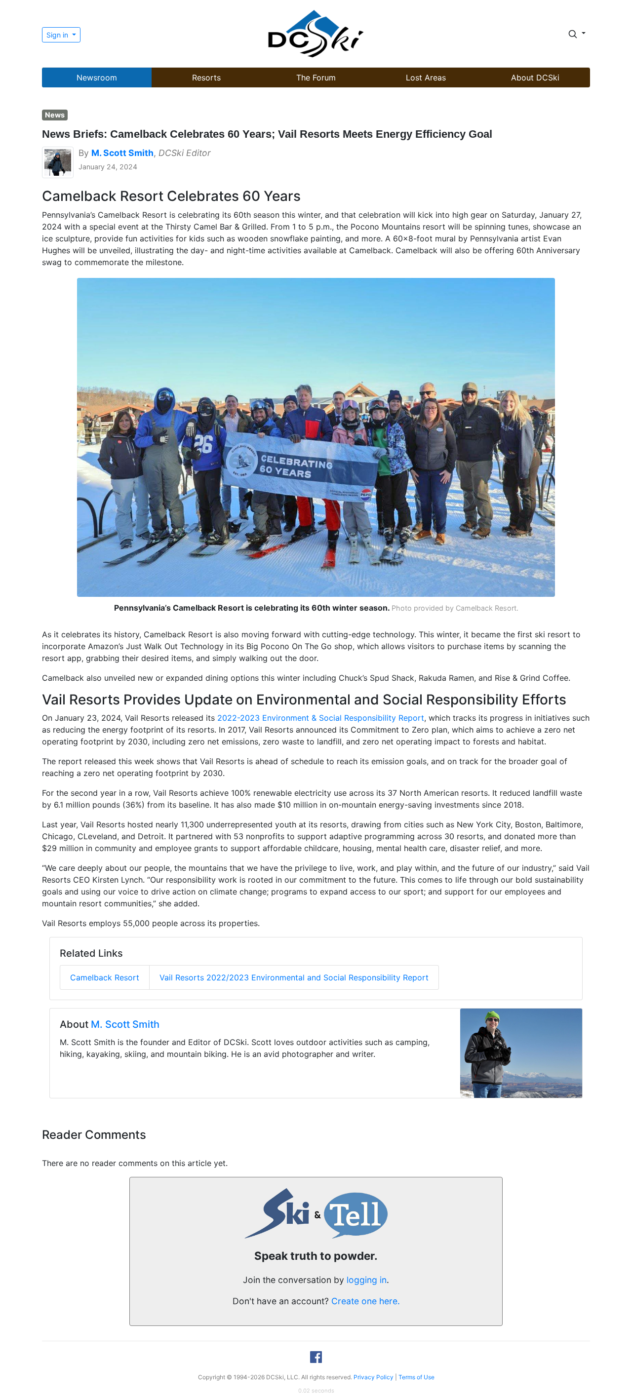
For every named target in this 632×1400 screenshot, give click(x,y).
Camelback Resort (104, 977)
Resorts (206, 77)
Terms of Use (416, 1377)
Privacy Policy (374, 1377)
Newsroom (97, 77)
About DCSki (535, 77)
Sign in (58, 35)
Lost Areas (426, 77)
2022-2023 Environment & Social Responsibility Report (320, 718)
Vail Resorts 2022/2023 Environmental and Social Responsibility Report (294, 977)
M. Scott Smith (125, 1024)
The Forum (316, 77)
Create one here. (365, 1301)
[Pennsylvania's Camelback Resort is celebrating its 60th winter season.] (316, 436)
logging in (367, 1280)
